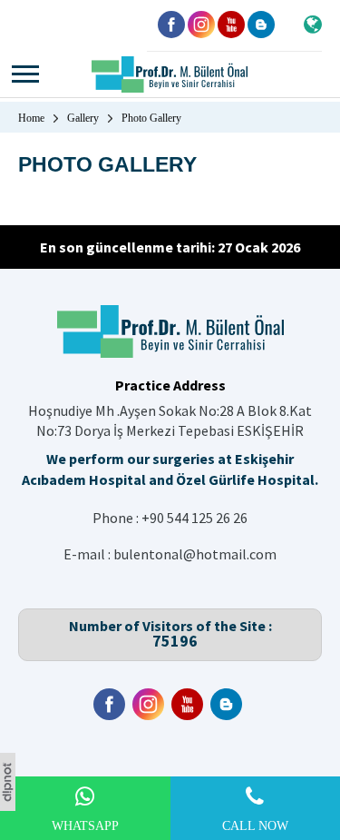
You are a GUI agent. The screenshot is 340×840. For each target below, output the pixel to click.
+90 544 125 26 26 (194, 518)
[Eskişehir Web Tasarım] (7, 805)
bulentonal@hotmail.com (195, 554)
